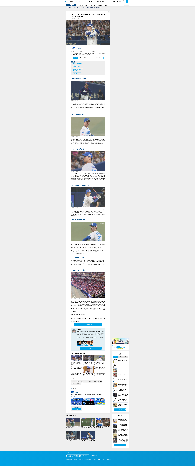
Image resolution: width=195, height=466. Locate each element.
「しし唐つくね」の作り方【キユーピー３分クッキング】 (123, 405)
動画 (103, 1)
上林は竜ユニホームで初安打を (78, 67)
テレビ (76, 1)
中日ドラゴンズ (71, 7)
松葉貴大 (73, 383)
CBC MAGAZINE (71, 5)
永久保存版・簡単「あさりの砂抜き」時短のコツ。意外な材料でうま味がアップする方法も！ (123, 385)
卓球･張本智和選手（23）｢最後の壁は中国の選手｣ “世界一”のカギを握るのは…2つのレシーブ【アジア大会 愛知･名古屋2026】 (123, 441)
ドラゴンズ (107, 1)
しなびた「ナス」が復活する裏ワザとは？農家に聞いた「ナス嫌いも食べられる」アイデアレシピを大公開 (123, 396)
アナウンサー (113, 1)
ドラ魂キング (83, 340)
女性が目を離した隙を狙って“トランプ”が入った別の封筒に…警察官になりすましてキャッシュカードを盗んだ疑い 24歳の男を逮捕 (123, 431)
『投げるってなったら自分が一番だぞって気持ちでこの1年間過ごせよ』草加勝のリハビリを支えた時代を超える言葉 (88, 427)
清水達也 (78, 383)
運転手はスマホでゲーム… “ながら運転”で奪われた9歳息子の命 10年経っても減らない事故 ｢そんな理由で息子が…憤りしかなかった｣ (123, 436)
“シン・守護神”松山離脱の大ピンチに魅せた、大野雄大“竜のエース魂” (73, 427)
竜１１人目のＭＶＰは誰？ (77, 72)
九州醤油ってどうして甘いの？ (122, 360)
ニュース (90, 1)
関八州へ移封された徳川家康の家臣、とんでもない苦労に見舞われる (123, 366)
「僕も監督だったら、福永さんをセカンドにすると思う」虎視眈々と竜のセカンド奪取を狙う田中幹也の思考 (88, 440)
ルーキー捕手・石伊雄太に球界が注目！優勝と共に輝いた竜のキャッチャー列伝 (88, 374)
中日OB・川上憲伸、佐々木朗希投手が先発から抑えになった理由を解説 (99, 374)
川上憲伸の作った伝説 (76, 70)
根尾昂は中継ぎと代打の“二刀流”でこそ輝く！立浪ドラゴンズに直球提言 (99, 363)
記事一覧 (90, 348)
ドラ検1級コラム (76, 7)
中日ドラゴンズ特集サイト (76, 409)
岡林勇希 (95, 381)
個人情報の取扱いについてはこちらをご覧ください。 (74, 452)
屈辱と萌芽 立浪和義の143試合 (85, 336)
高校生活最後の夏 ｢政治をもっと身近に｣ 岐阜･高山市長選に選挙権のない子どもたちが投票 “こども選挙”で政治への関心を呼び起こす (123, 421)
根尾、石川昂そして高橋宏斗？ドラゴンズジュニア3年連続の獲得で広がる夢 (76, 363)
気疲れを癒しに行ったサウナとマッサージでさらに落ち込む (123, 380)
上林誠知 (89, 381)
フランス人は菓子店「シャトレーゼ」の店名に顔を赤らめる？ (122, 390)
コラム (85, 381)
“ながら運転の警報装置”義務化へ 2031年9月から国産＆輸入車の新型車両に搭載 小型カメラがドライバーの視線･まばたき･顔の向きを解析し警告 (123, 426)
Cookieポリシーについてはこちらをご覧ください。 (74, 456)
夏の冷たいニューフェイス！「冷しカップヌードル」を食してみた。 (123, 400)
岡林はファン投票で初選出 (77, 63)
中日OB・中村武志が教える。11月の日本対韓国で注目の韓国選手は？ (76, 374)
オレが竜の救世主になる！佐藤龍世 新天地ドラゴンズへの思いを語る (103, 427)
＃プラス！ (88, 340)
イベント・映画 (84, 1)
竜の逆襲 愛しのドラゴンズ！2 (94, 337)
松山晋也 (100, 381)
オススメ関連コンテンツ (77, 73)
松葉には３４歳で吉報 (76, 65)
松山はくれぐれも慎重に (77, 69)
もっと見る (120, 409)
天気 (94, 1)
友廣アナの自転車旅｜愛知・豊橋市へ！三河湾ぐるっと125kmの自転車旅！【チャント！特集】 (123, 370)
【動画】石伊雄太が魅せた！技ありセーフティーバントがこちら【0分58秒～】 (90, 57)
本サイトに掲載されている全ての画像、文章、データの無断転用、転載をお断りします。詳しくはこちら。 (82, 455)
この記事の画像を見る (88, 324)
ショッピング (119, 1)
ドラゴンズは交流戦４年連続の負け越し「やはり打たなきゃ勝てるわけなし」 (73, 440)
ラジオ (80, 1)
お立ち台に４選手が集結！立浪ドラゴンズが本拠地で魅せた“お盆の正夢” (88, 363)
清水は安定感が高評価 (76, 66)
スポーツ (73, 381)
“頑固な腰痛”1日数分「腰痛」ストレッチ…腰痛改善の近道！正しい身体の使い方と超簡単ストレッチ (123, 375)
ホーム (67, 7)
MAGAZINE (99, 1)
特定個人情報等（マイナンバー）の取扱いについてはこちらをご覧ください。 (78, 454)
